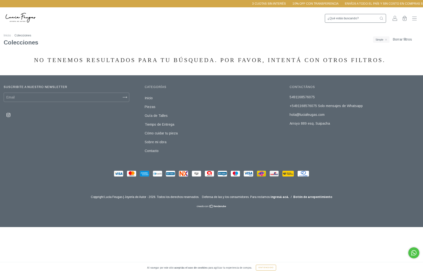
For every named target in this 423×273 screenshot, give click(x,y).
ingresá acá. (279, 197)
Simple (379, 39)
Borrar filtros (402, 39)
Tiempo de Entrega (159, 124)
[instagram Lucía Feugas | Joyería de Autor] (8, 115)
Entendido (265, 267)
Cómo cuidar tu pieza (161, 133)
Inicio (7, 35)
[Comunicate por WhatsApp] (413, 252)
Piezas (150, 107)
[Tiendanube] (211, 207)
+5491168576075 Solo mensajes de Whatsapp (326, 106)
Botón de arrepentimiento (312, 197)
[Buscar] (381, 18)
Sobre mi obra (155, 142)
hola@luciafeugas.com (307, 115)
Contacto (152, 151)
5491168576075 (302, 97)
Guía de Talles (156, 116)
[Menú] (414, 19)
